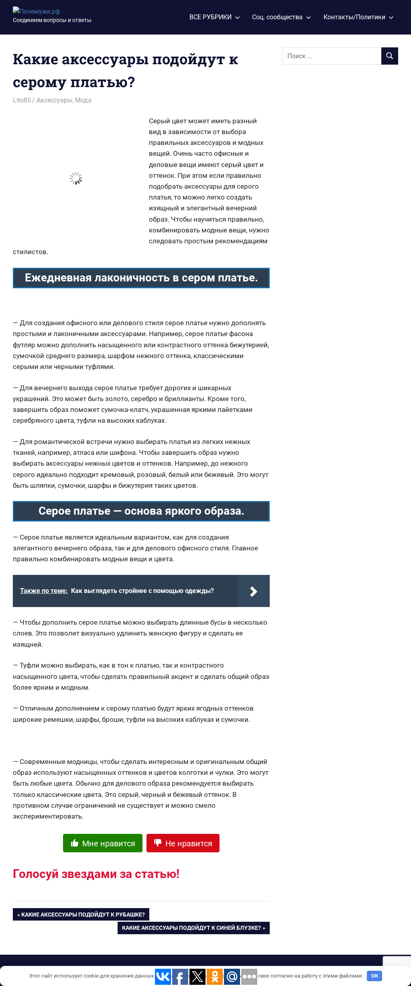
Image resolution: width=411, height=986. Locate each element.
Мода (83, 100)
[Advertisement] (343, 201)
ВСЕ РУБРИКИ (210, 17)
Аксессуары (54, 100)
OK (374, 976)
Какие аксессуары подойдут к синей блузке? (191, 929)
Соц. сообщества (277, 17)
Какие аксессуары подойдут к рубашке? (83, 916)
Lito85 (22, 100)
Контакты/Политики (354, 17)
